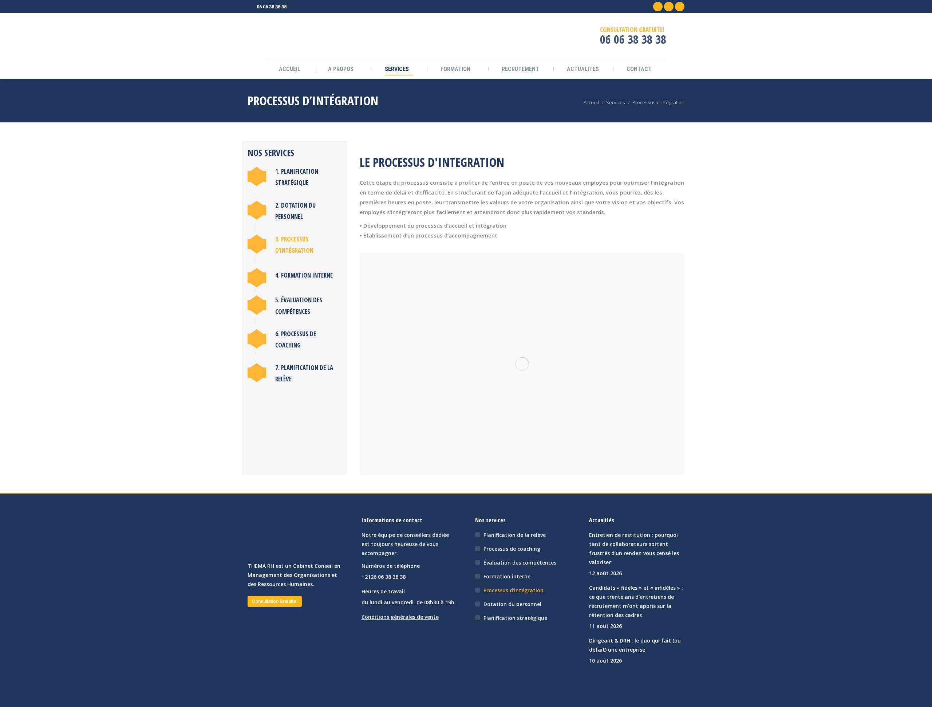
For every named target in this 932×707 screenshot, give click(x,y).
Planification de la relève (514, 534)
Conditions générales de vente (400, 616)
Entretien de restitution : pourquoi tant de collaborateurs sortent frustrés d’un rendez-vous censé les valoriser (634, 548)
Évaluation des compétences (519, 562)
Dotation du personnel (512, 604)
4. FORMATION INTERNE (304, 275)
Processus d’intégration (513, 590)
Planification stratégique (515, 617)
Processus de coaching (511, 548)
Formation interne (506, 576)
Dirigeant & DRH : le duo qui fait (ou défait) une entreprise (635, 645)
